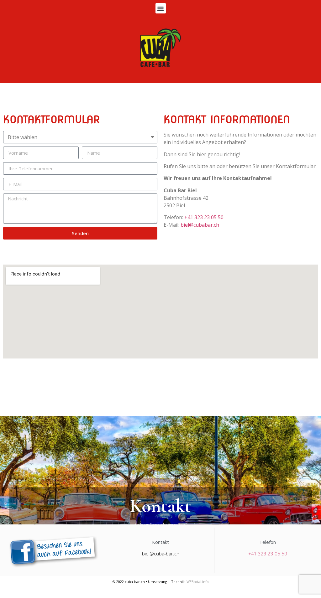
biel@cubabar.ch (200, 224)
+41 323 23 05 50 (204, 217)
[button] (160, 8)
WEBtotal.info (198, 581)
